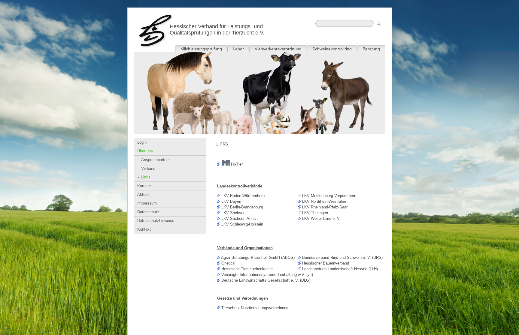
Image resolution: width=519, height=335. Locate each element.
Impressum (147, 203)
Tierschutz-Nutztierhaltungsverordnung (254, 308)
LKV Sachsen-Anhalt (239, 218)
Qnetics (228, 263)
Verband (148, 168)
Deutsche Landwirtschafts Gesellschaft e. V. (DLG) (265, 280)
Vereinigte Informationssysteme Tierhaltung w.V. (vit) (267, 274)
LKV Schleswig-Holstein (242, 224)
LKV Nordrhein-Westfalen (324, 201)
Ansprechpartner (155, 159)
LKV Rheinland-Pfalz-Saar (325, 207)
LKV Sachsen (233, 213)
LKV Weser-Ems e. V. (321, 218)
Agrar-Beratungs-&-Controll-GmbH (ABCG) (258, 257)
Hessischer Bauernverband (325, 263)
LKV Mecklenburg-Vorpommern (329, 195)
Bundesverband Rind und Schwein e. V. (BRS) (342, 257)
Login (142, 142)
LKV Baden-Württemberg (243, 195)
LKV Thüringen (315, 213)
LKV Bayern (231, 201)
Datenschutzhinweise (155, 220)
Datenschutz (148, 212)
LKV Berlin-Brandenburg (242, 207)
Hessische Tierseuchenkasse (247, 269)
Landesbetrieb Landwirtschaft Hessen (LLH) (340, 269)
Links (145, 177)
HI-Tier (236, 164)
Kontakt (144, 229)
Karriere (144, 186)
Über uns (145, 151)
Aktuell (143, 194)
